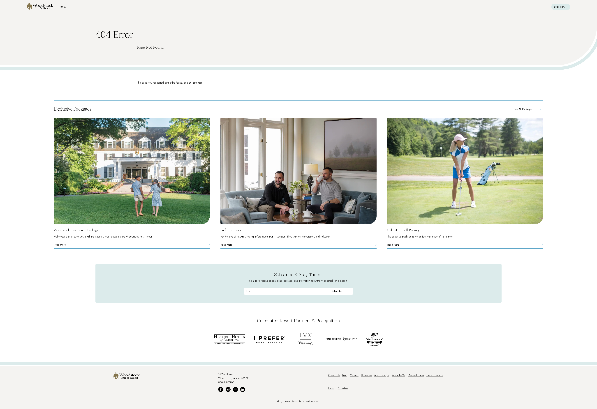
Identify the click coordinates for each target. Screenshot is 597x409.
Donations (366, 375)
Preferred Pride (231, 229)
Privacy (331, 388)
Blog (344, 375)
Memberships (381, 375)
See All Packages (523, 109)
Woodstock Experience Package (76, 229)
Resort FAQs (398, 375)
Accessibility (343, 388)
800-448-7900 (226, 382)
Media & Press (416, 375)
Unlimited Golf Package (404, 229)
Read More (66, 245)
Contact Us (334, 375)
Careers (354, 375)
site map (198, 83)
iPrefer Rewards (434, 375)
